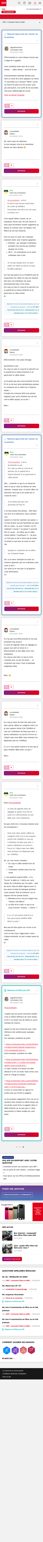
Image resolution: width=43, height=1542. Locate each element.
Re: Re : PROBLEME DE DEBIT (15, 1277)
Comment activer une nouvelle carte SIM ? (20, 1167)
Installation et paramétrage (16, 1289)
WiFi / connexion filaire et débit (14, 22)
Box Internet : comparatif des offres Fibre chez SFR (25, 1234)
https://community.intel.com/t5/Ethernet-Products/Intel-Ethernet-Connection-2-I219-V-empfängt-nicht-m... (21, 1047)
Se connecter (8, 12)
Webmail (29, 3)
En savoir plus (7, 1358)
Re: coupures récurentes (12, 1294)
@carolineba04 (13, 200)
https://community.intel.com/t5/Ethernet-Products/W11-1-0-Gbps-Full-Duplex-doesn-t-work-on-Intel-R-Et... (21, 1063)
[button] (7, 106)
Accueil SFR (3, 3)
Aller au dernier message (14, 95)
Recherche (19, 3)
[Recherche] (19, 3)
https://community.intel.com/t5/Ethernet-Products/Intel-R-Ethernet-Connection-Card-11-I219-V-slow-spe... (21, 1084)
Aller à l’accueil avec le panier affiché (24, 3)
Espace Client (35, 3)
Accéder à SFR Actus (12, 1259)
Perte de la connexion (14, 1298)
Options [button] (38, 22)
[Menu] (40, 3)
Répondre (21, 111)
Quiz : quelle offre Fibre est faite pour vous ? (26, 1247)
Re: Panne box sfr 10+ (11, 1286)
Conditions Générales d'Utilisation (14, 1374)
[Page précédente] (16, 1147)
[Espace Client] (35, 3)
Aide (3, 9)
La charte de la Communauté (13, 1371)
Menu (40, 3)
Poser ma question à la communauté (17, 1194)
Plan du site (7, 1377)
